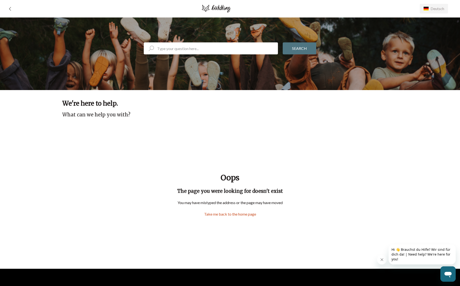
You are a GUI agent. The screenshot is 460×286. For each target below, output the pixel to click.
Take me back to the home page (230, 214)
